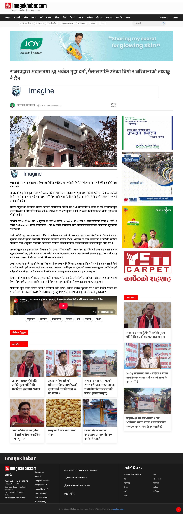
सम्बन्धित (15, 344)
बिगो (78, 319)
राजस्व (88, 319)
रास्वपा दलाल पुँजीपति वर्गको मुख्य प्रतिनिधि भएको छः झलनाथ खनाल (145, 335)
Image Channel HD (42, 480)
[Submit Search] (163, 23)
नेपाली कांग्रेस (52, 23)
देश (125, 479)
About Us (38, 476)
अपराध (81, 17)
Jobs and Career (41, 497)
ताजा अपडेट (131, 297)
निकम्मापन (56, 319)
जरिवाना (43, 319)
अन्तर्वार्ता (119, 17)
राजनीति (17, 17)
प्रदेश (26, 17)
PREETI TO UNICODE (132, 474)
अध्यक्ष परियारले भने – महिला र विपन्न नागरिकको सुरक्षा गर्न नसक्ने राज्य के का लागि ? (147, 377)
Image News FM (41, 489)
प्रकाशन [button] (163, 17)
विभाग (98, 319)
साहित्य (90, 17)
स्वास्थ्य (49, 17)
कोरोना (40, 23)
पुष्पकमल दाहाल (68, 23)
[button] (175, 17)
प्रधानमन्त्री (82, 23)
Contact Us (39, 472)
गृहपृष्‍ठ (7, 17)
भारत (93, 23)
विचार (72, 17)
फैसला (69, 319)
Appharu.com (118, 509)
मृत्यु (103, 23)
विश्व (64, 17)
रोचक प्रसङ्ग (157, 479)
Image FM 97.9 (41, 484)
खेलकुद (99, 17)
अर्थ (41, 17)
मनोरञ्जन (109, 17)
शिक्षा (57, 17)
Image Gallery (40, 493)
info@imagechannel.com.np (15, 497)
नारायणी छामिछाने (26, 105)
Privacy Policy (40, 501)
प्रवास (128, 17)
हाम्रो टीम (69, 493)
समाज (33, 17)
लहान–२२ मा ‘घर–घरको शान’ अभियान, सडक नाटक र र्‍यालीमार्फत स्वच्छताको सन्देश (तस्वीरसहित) (146, 422)
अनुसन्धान (31, 319)
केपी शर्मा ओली (26, 23)
